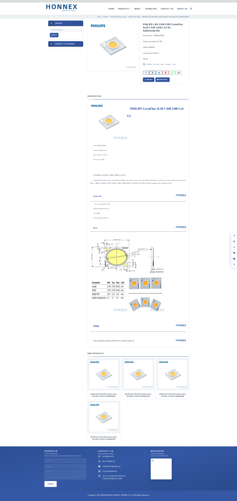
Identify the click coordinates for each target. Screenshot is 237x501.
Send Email (163, 79)
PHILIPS (149, 64)
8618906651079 (108, 456)
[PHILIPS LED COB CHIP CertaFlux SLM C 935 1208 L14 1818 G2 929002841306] (172, 374)
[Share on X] (152, 73)
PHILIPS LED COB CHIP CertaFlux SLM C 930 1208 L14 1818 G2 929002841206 (103, 438)
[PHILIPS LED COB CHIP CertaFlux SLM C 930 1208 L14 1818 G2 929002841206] (103, 417)
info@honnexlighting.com (112, 466)
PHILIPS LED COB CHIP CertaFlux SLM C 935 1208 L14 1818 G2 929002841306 (172, 395)
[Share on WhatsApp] (172, 73)
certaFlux (168, 64)
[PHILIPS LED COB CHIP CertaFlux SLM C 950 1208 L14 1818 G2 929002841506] (103, 374)
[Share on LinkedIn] (159, 73)
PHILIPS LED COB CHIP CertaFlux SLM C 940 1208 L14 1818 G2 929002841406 (138, 395)
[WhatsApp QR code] (234, 247)
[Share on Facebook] (146, 73)
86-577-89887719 (109, 461)
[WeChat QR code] (234, 253)
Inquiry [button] (149, 79)
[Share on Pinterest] (166, 73)
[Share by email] (179, 73)
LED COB (156, 64)
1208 (173, 64)
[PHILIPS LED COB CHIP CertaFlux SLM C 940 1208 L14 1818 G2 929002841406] (138, 374)
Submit (51, 484)
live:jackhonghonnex (110, 471)
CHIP (162, 64)
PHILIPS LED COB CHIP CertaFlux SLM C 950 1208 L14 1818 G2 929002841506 (103, 395)
